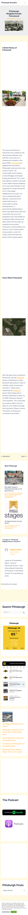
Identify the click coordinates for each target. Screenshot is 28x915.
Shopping (7, 495)
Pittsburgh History (17, 494)
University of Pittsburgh (10, 526)
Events (6, 525)
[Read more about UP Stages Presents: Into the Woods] (14, 510)
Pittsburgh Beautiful (9, 3)
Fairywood (15, 163)
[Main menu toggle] (25, 2)
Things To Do (12, 495)
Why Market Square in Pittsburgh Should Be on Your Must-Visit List (13, 489)
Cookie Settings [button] (6, 911)
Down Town (7, 493)
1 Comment (18, 18)
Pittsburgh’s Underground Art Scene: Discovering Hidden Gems (12, 732)
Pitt (9, 525)
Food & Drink (12, 493)
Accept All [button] (14, 911)
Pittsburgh (20, 378)
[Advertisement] (14, 775)
